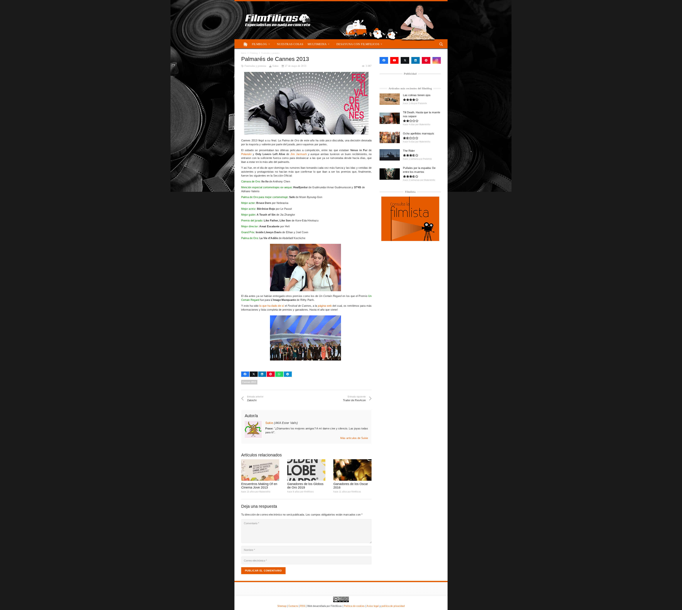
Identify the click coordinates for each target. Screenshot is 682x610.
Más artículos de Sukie (354, 438)
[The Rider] (390, 155)
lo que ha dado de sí (271, 305)
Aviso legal (373, 606)
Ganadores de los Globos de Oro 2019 (305, 485)
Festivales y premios (255, 66)
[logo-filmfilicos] (277, 20)
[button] (269, 44)
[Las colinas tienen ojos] (390, 99)
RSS (302, 606)
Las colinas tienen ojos (417, 95)
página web (325, 305)
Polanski (246, 154)
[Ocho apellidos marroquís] (390, 137)
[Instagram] (436, 60)
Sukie (275, 66)
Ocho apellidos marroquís (418, 133)
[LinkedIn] (415, 60)
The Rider (409, 150)
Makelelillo (264, 491)
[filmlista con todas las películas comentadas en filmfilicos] (410, 240)
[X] (405, 60)
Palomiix (422, 103)
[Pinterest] (426, 60)
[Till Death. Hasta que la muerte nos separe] (390, 118)
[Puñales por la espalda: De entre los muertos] (390, 174)
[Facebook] (384, 60)
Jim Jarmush (298, 154)
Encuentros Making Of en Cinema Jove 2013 (259, 485)
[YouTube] (394, 60)
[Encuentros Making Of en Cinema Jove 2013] (260, 470)
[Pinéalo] (271, 374)
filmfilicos (309, 491)
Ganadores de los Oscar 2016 (350, 485)
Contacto (293, 606)
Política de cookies (354, 606)
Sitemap (281, 606)
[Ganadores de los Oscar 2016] (352, 470)
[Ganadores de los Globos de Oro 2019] (306, 470)
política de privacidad (393, 606)
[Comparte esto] (245, 374)
